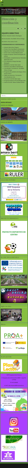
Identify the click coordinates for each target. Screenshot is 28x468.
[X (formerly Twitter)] (21, 28)
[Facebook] (18, 28)
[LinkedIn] (25, 28)
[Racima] (14, 447)
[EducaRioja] (14, 439)
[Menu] (2, 5)
